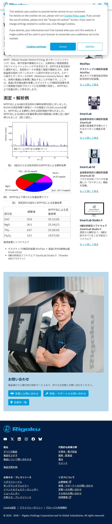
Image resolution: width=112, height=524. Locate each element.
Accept (63, 46)
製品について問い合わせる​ (18, 459)
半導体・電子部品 (67, 451)
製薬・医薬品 (65, 455)
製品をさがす (11, 455)
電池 (60, 459)
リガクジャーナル (13, 482)
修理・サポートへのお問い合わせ (75, 485)
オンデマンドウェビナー (16, 485)
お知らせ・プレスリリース (17, 497)
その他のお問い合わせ (70, 493)
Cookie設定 (10, 507)
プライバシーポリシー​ (31, 507)
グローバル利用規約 (56, 507)
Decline (90, 46)
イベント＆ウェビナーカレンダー (21, 489)
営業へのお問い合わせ (70, 489)
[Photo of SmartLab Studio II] (94, 209)
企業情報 (63, 482)
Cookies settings (36, 46)
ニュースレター (12, 493)
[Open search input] (94, 4)
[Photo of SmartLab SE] (94, 156)
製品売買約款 (11, 467)
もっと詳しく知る (89, 84)
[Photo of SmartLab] (94, 103)
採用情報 (63, 497)
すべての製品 (10, 451)
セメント (63, 463)
